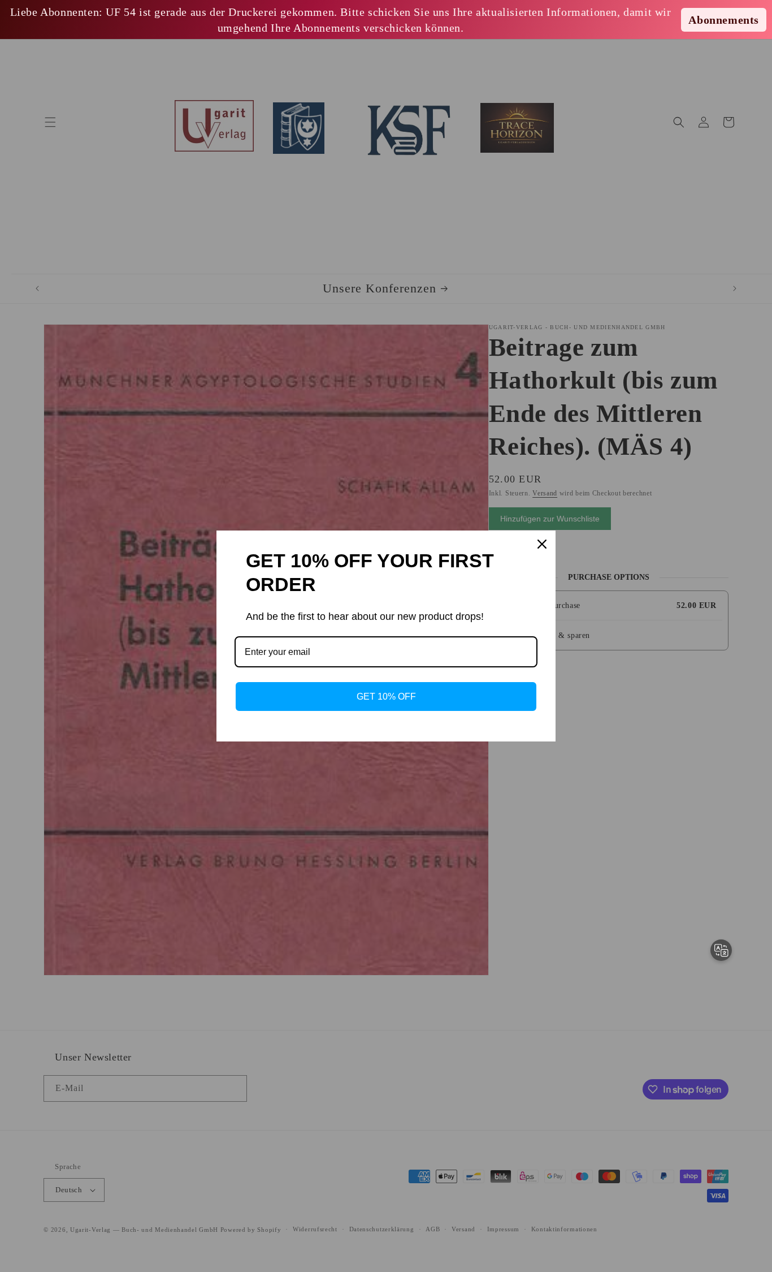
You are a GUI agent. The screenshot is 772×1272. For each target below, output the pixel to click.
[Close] (542, 544)
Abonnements (723, 20)
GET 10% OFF (386, 696)
